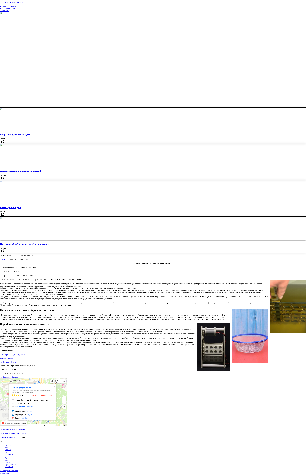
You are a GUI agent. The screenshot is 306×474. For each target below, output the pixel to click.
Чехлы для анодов (10, 207)
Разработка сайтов (7, 437)
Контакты (9, 454)
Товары (8, 450)
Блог (7, 448)
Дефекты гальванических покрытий (20, 171)
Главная (3, 259)
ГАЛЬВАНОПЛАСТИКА (12, 3)
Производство (10, 452)
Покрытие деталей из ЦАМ (15, 135)
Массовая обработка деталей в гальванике (24, 244)
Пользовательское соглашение (12, 429)
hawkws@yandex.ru (8, 362)
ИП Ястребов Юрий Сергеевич (13, 355)
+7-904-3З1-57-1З (7, 358)
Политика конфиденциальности (13, 433)
